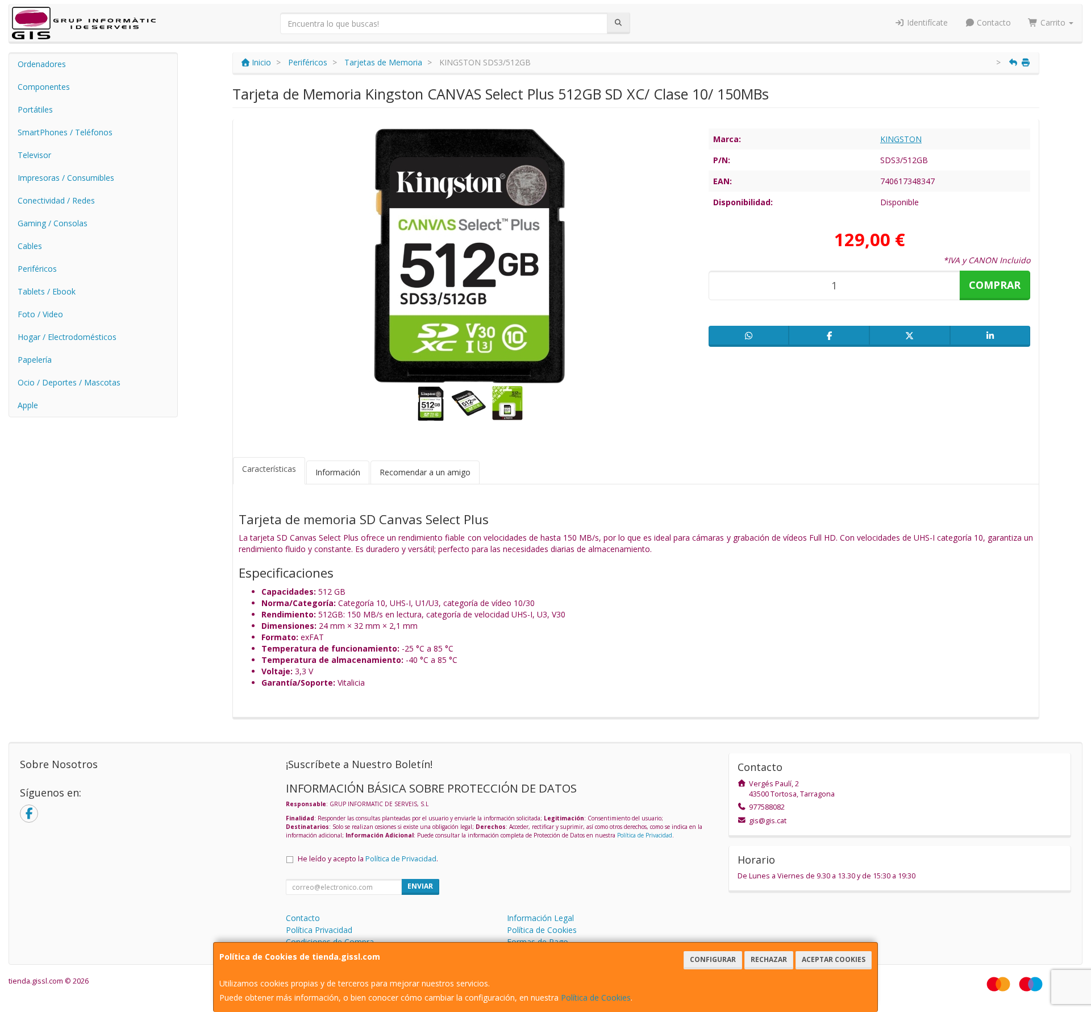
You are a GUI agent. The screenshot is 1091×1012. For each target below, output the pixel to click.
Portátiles (35, 109)
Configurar (713, 959)
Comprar (995, 285)
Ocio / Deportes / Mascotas (69, 382)
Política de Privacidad (644, 835)
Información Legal (540, 918)
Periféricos (37, 268)
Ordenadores (42, 64)
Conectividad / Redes (56, 200)
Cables (30, 245)
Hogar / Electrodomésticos (67, 336)
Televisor (34, 155)
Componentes (44, 86)
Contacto (993, 22)
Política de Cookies (596, 997)
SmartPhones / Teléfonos (65, 132)
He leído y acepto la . (368, 859)
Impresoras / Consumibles (66, 177)
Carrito (1053, 22)
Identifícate (926, 22)
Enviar (420, 886)
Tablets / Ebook (47, 291)
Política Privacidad (319, 929)
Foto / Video (40, 314)
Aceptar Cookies (833, 959)
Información (337, 472)
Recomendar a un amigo (425, 472)
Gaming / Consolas (53, 223)
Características (269, 468)
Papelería (35, 359)
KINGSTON (901, 139)
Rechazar (769, 959)
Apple (28, 405)
